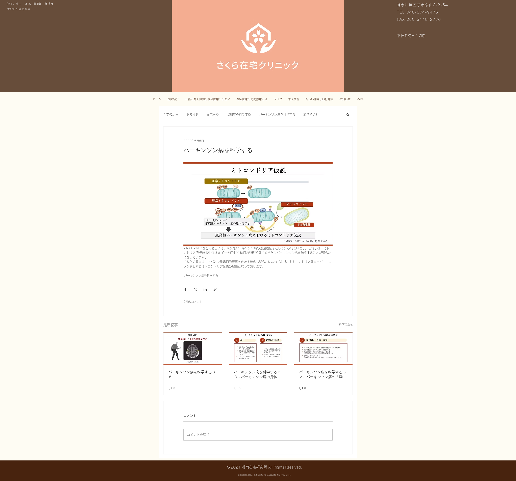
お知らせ (192, 114)
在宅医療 (213, 114)
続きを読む (310, 114)
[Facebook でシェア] (185, 289)
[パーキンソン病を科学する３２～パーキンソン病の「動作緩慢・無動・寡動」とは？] (323, 348)
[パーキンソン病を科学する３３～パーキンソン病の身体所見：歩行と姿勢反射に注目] (258, 348)
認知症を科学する (239, 114)
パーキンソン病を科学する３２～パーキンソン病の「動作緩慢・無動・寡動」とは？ (322, 374)
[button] (348, 114)
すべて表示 (346, 324)
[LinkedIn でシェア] (205, 289)
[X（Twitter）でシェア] (195, 289)
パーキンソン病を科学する (277, 114)
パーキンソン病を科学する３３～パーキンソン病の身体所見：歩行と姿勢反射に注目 (257, 374)
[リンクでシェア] (215, 289)
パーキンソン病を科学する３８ (191, 374)
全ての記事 (170, 114)
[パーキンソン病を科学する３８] (192, 348)
